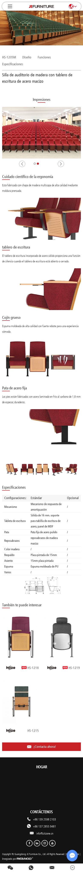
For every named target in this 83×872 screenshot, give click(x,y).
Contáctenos (41, 812)
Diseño (26, 57)
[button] (22, 164)
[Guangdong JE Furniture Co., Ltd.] (41, 6)
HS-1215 (33, 731)
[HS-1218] (21, 637)
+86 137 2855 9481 (44, 826)
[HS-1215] (21, 700)
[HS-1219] (62, 637)
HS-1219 (74, 668)
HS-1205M (9, 57)
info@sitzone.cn (44, 833)
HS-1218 (33, 668)
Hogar (41, 767)
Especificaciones (12, 64)
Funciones (44, 57)
